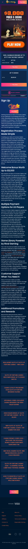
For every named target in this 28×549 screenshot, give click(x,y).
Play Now (22, 2)
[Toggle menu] (2, 2)
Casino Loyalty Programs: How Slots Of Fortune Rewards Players (14, 390)
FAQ (3, 512)
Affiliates (4, 519)
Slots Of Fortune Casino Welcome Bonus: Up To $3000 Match (14, 377)
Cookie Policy (5, 525)
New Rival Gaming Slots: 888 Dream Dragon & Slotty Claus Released (14, 453)
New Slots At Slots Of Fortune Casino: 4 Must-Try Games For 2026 (14, 428)
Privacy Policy (18, 515)
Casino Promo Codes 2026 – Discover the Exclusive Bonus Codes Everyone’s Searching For (14, 441)
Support (4, 515)
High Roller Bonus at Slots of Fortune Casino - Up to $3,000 (14, 415)
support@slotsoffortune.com (9, 287)
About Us (17, 512)
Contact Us (5, 522)
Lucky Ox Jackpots (6, 252)
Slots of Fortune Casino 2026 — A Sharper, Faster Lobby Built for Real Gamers (14, 466)
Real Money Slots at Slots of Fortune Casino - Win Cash (14, 363)
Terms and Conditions (20, 519)
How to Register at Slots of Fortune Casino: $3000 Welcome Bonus (14, 478)
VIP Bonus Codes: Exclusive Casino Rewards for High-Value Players (14, 402)
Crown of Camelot (17, 256)
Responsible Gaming (20, 522)
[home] (11, 3)
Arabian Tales (21, 250)
